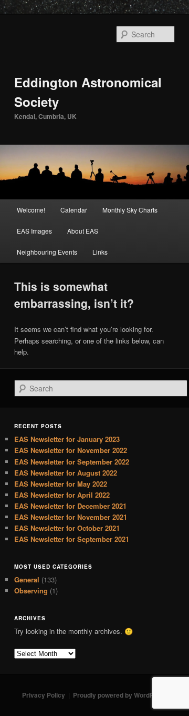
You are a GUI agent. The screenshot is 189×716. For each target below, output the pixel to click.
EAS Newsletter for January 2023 (67, 439)
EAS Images (34, 230)
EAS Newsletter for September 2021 (71, 539)
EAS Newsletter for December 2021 (70, 506)
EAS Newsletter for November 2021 (70, 517)
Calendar (73, 209)
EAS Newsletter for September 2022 (71, 462)
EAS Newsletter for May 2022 (60, 484)
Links (100, 251)
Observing (31, 591)
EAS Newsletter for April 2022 (62, 495)
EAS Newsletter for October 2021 (67, 528)
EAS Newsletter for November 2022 (70, 450)
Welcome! (31, 209)
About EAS (82, 230)
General (26, 579)
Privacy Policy (43, 695)
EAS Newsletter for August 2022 (65, 473)
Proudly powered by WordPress (120, 695)
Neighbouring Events (47, 251)
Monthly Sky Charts (130, 209)
